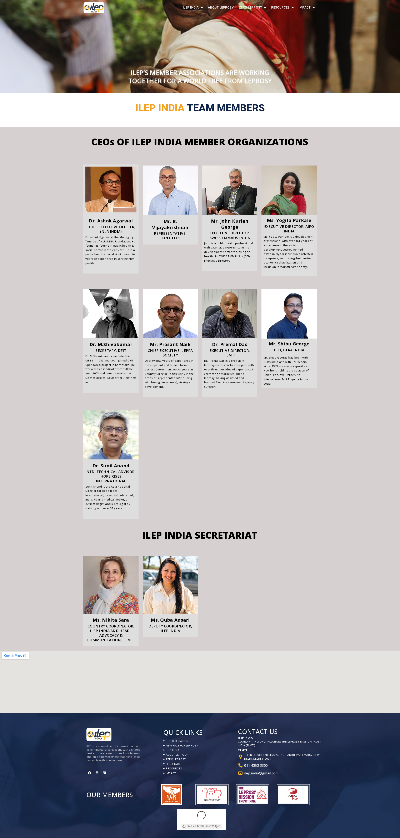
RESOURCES (280, 7)
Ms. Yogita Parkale (289, 220)
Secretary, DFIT (110, 350)
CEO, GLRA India (289, 349)
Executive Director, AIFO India (289, 228)
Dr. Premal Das (229, 344)
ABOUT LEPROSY (221, 7)
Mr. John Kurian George (230, 224)
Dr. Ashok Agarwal (111, 220)
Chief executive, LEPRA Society (170, 353)
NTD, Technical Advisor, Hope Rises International (111, 476)
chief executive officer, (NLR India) (110, 229)
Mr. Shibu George (289, 343)
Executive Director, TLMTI (230, 353)
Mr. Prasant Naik (170, 344)
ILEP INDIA (191, 7)
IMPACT (305, 7)
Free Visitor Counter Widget (203, 826)
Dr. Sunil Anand (111, 465)
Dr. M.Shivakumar (111, 344)
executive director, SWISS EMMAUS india (230, 235)
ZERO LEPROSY (250, 7)
